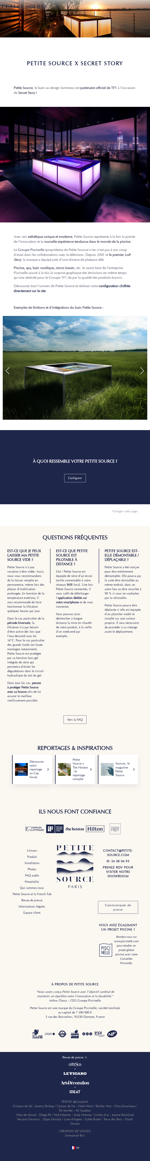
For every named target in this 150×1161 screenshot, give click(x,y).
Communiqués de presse (118, 907)
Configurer (75, 478)
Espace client (31, 912)
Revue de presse (31, 900)
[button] (8, 371)
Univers (32, 850)
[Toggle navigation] (146, 6)
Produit (32, 857)
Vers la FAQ (75, 719)
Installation (32, 863)
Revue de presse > (74, 1057)
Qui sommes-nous (32, 888)
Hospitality (32, 881)
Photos (32, 869)
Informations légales (32, 906)
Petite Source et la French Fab (32, 894)
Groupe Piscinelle (31, 250)
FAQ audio (32, 875)
